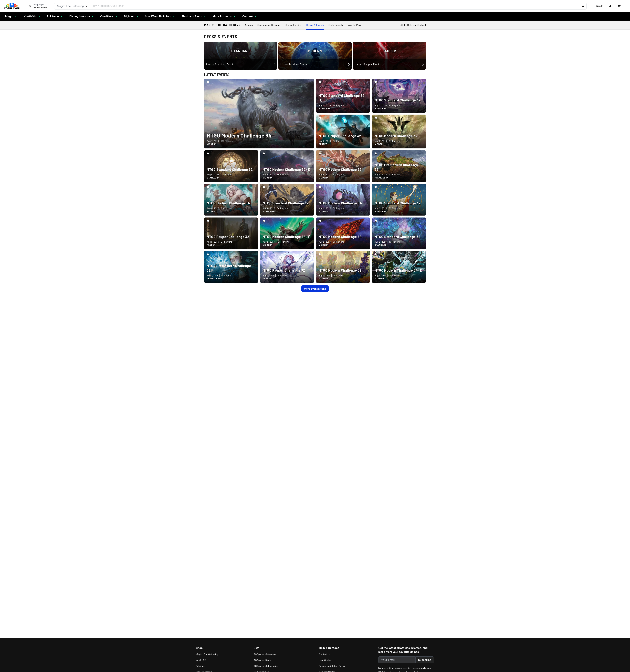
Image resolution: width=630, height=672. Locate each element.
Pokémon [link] (200, 666)
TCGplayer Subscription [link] (266, 666)
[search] (335, 5)
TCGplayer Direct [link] (263, 660)
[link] (12, 6)
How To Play (354, 25)
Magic (9, 16)
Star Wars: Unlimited (158, 16)
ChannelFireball (293, 25)
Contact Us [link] (324, 654)
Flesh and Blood (192, 16)
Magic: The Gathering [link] (207, 654)
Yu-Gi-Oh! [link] (201, 660)
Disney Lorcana (79, 16)
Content (247, 16)
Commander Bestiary (269, 25)
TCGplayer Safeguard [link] (265, 654)
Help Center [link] (325, 660)
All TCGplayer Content (413, 25)
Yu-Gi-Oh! (30, 16)
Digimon (129, 16)
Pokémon (53, 16)
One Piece (107, 16)
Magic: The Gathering (222, 25)
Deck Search (335, 25)
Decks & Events (315, 25)
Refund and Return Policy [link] (332, 666)
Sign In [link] (599, 6)
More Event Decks (315, 288)
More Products (222, 16)
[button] (583, 6)
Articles (249, 25)
